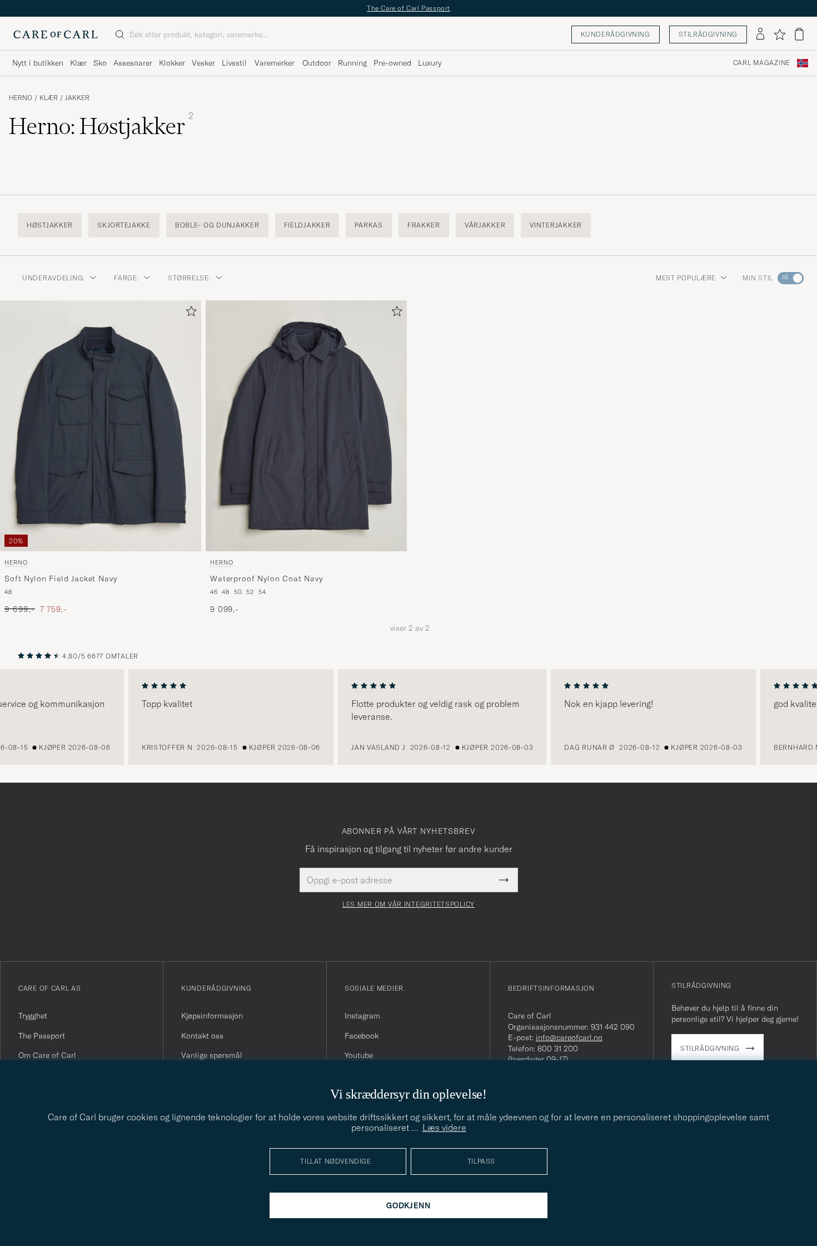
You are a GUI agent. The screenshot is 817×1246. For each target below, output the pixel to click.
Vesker (203, 63)
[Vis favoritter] (779, 34)
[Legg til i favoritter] (189, 313)
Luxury (429, 63)
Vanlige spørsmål (211, 1055)
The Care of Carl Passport (408, 8)
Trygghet (32, 1016)
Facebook (361, 1036)
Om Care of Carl (47, 1055)
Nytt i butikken (37, 63)
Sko (100, 63)
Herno (20, 98)
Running (352, 63)
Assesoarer (132, 63)
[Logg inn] (760, 34)
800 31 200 (557, 1049)
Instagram (362, 1016)
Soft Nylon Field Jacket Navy (60, 578)
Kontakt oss (202, 1036)
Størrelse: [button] (189, 278)
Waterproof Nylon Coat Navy (266, 578)
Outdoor (316, 63)
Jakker (77, 98)
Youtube (359, 1055)
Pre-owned (392, 63)
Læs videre (444, 1128)
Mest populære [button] (686, 278)
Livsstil (234, 63)
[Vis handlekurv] (799, 34)
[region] (408, 717)
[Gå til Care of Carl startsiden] (55, 34)
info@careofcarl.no (569, 1037)
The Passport (41, 1036)
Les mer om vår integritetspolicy (408, 904)
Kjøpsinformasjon (212, 1016)
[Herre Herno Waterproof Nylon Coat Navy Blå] (306, 425)
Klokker (172, 63)
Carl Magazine (761, 63)
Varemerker (275, 63)
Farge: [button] (126, 278)
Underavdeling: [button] (53, 278)
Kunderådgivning (615, 34)
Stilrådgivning (708, 34)
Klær (78, 63)
